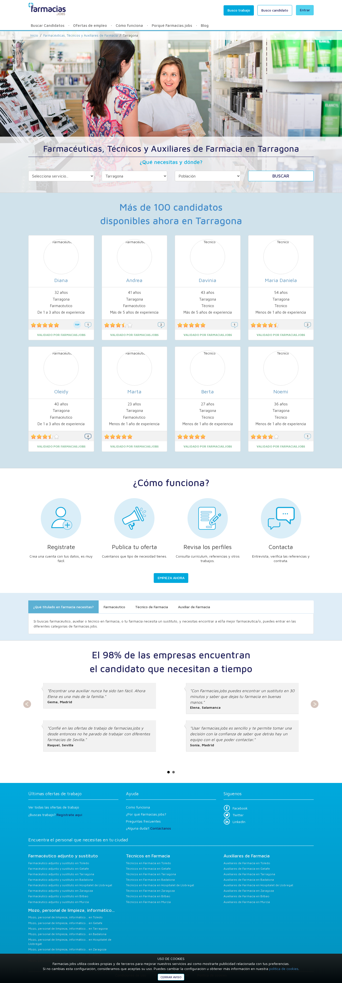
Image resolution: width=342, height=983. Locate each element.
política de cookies (283, 968)
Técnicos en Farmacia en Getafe (148, 868)
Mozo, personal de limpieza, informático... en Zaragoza (67, 949)
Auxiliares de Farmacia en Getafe (247, 868)
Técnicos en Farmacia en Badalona (150, 879)
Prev (27, 704)
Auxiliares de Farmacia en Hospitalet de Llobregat (258, 885)
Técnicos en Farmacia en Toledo (148, 863)
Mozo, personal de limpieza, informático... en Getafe (65, 923)
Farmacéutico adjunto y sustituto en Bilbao (58, 896)
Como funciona (138, 807)
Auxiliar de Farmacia (194, 607)
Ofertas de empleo (90, 25)
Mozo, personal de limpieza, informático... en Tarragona (68, 928)
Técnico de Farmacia (151, 607)
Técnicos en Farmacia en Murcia (148, 902)
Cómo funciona (129, 25)
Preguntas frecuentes (143, 821)
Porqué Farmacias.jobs (172, 25)
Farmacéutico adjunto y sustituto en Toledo (58, 863)
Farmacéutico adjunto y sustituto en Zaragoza (60, 890)
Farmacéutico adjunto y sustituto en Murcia (58, 902)
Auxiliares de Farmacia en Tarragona (249, 874)
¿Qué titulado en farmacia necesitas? (63, 607)
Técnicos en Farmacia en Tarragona (151, 874)
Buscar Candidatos (47, 25)
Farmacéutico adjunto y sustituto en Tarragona (61, 874)
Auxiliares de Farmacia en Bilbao (246, 896)
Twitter (238, 815)
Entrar (305, 10)
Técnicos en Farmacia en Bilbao (148, 896)
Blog (205, 25)
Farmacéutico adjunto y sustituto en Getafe (58, 868)
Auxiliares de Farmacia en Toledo (247, 863)
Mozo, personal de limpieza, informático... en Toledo (65, 917)
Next (315, 704)
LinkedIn (239, 822)
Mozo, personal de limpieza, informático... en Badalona (67, 934)
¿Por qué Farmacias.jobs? (146, 814)
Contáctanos (160, 828)
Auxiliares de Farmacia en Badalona (249, 879)
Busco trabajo (239, 10)
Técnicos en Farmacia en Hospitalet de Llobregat (160, 885)
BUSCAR (280, 175)
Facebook (240, 808)
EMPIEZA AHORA (171, 578)
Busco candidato (274, 10)
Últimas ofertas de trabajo (55, 793)
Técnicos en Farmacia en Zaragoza (150, 890)
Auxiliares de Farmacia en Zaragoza (249, 890)
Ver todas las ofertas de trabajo (53, 807)
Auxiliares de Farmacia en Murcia (247, 902)
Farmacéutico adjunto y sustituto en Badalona (60, 879)
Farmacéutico (114, 607)
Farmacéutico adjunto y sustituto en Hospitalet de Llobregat (70, 885)
